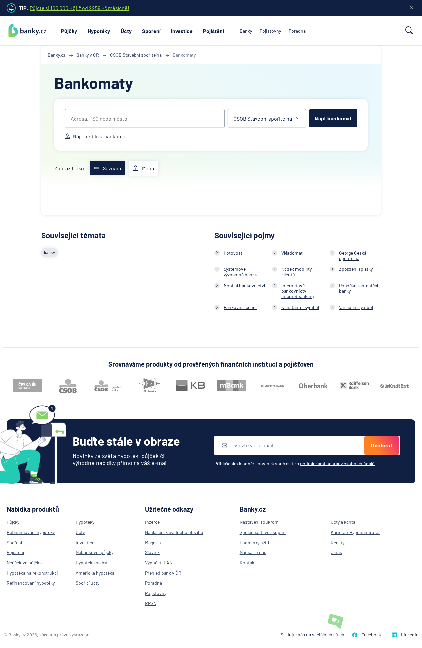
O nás (336, 552)
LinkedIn (410, 634)
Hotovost (233, 253)
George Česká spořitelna (352, 255)
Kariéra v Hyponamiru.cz (355, 532)
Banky (246, 31)
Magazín (153, 542)
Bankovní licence (240, 307)
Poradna (297, 31)
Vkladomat (292, 253)
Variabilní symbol (356, 307)
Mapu (148, 168)
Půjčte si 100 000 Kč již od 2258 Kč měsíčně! (79, 8)
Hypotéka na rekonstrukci (32, 573)
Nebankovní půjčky (94, 552)
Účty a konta (343, 522)
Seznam (112, 168)
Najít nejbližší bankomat (100, 136)
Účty (126, 31)
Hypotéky (99, 31)
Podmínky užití (254, 542)
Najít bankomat (333, 118)
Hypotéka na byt (92, 562)
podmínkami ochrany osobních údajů (337, 463)
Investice (182, 31)
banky (49, 252)
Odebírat (381, 445)
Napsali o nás (253, 552)
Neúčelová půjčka (24, 562)
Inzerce (152, 522)
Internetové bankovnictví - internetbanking (297, 291)
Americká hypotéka (95, 573)
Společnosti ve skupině (263, 532)
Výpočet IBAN (158, 562)
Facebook (371, 634)
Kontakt (248, 562)
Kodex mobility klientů (296, 271)
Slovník (152, 552)
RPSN (150, 603)
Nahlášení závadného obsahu (174, 532)
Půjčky (69, 31)
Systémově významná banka (240, 271)
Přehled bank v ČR (163, 573)
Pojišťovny (270, 31)
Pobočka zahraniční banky (358, 288)
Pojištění (213, 31)
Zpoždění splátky (356, 269)
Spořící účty (87, 583)
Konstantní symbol (300, 307)
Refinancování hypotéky (31, 532)
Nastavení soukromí (260, 522)
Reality (337, 542)
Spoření (151, 31)
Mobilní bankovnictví (244, 285)
